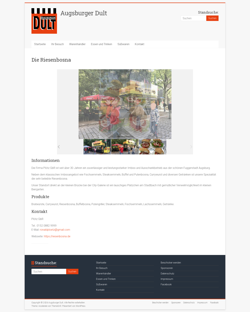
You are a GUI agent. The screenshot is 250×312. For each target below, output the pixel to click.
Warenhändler (77, 44)
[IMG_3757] (125, 147)
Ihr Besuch (57, 44)
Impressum (167, 279)
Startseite (40, 44)
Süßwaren (123, 44)
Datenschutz (167, 273)
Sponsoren (167, 268)
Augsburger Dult (83, 13)
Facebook (166, 284)
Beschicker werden (171, 262)
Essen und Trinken (101, 44)
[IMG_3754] (97, 147)
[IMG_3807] (152, 147)
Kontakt (139, 44)
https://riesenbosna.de (57, 236)
